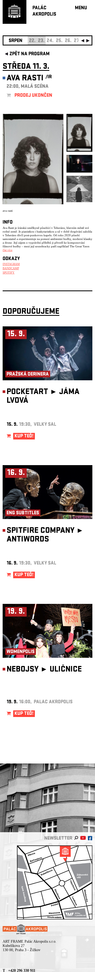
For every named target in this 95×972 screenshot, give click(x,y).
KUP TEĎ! (24, 436)
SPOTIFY (9, 272)
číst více (7, 250)
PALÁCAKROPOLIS (44, 11)
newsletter (58, 839)
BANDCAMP (11, 268)
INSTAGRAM (11, 264)
